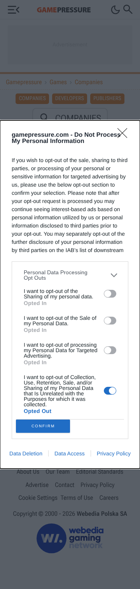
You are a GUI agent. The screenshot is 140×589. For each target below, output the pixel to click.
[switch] (110, 294)
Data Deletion (25, 453)
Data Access (69, 453)
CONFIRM (43, 426)
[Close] (124, 135)
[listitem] (70, 275)
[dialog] (70, 294)
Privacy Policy (114, 453)
